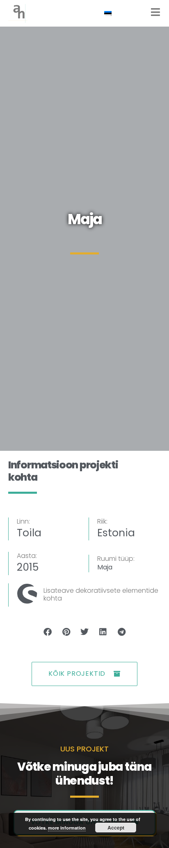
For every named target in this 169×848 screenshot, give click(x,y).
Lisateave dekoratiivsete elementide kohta (100, 594)
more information (67, 828)
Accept (115, 827)
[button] (48, 632)
